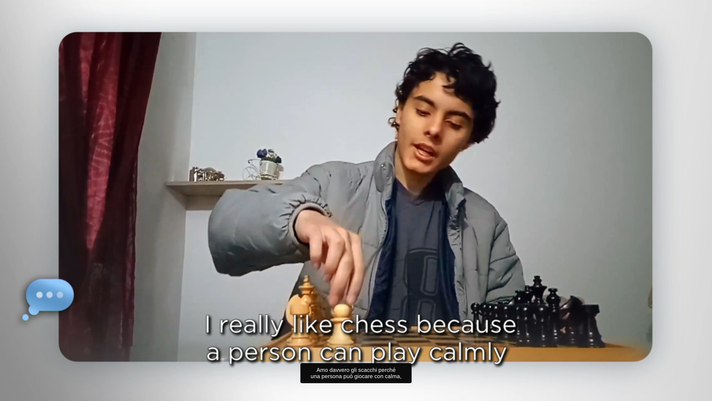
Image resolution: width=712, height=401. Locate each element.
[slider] (363, 397)
